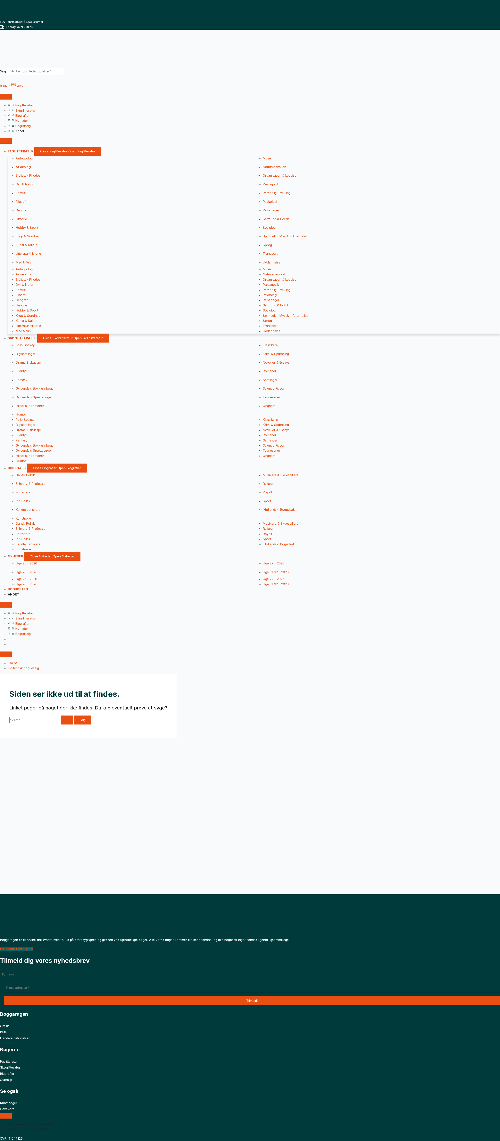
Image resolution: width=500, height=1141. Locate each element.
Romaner (269, 371)
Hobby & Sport (27, 228)
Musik (267, 158)
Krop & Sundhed (28, 236)
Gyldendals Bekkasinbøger (35, 388)
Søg (3, 71)
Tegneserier (271, 397)
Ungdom (269, 406)
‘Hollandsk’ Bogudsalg (279, 510)
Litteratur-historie (28, 253)
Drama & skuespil (28, 362)
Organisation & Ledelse (279, 175)
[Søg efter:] (41, 720)
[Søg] (70, 72)
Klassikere (270, 345)
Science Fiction (274, 388)
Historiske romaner (30, 406)
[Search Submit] (67, 720)
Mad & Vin (23, 262)
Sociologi (269, 228)
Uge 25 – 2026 (26, 563)
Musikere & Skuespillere (280, 475)
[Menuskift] (6, 97)
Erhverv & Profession (31, 484)
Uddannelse (271, 262)
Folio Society (25, 345)
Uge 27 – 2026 (273, 563)
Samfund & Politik (276, 219)
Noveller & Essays (276, 362)
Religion (268, 484)
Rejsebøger (271, 210)
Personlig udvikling (276, 193)
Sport (267, 501)
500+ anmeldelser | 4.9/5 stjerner (21, 21)
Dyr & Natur (25, 184)
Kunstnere (23, 518)
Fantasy (21, 380)
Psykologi (270, 202)
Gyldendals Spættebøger (34, 397)
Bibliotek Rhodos (28, 175)
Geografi (22, 210)
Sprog (267, 245)
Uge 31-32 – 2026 (276, 572)
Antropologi (24, 158)
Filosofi (21, 202)
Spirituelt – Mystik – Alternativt (285, 236)
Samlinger (270, 380)
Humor (21, 414)
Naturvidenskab (274, 167)
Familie (21, 193)
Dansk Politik (25, 475)
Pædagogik (271, 184)
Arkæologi (23, 167)
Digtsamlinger (26, 354)
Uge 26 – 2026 (26, 572)
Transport (270, 253)
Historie (21, 219)
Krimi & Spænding (276, 354)
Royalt (267, 492)
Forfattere (23, 492)
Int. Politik (23, 501)
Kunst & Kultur (26, 245)
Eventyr (21, 371)
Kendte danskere (28, 510)
